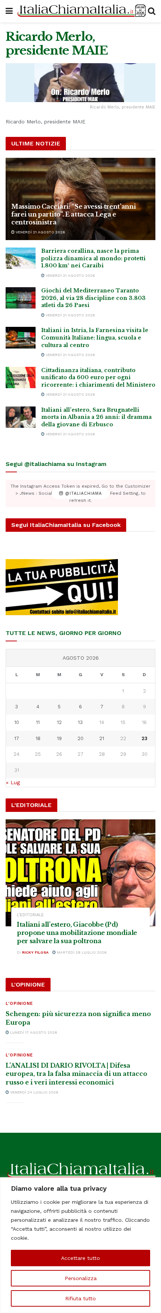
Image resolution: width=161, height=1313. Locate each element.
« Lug (13, 782)
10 (16, 722)
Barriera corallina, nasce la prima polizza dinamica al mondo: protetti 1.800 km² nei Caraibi (93, 258)
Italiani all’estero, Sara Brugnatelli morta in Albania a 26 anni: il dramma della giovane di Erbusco (96, 417)
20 (80, 738)
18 (38, 738)
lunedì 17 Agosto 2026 (33, 1032)
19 (59, 738)
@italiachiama (82, 493)
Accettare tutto (80, 1258)
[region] (80, 1245)
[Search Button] (151, 11)
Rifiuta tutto (80, 1298)
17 (16, 738)
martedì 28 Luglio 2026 (81, 952)
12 (59, 722)
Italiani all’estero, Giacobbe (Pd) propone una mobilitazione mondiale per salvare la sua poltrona (77, 933)
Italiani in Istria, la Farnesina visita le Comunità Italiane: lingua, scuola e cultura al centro (94, 337)
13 (80, 722)
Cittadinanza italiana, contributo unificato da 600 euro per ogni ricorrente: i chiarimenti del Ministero (98, 377)
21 (101, 738)
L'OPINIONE (19, 1003)
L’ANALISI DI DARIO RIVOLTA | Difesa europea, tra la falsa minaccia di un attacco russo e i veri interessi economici (76, 1074)
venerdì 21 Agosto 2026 (40, 232)
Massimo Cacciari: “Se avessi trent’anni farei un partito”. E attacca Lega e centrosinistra (73, 214)
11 (38, 722)
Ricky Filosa (35, 952)
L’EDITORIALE (30, 915)
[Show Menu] (9, 11)
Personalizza (81, 1278)
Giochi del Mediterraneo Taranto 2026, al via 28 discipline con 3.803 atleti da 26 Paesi (93, 298)
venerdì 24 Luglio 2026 (33, 1092)
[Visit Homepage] (80, 11)
